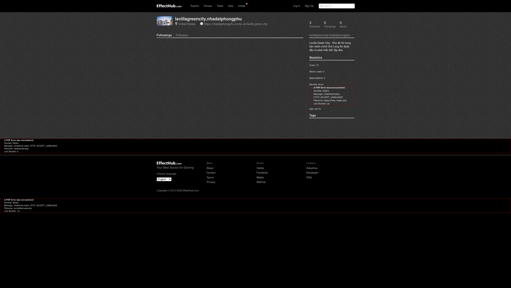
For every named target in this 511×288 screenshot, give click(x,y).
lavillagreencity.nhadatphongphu (208, 19)
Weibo (260, 177)
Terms (210, 177)
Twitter (260, 168)
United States (186, 24)
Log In (296, 6)
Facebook (262, 172)
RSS (309, 177)
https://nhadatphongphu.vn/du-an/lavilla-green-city (235, 24)
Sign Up (309, 6)
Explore (195, 6)
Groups (208, 6)
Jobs (230, 6)
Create (241, 6)
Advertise (311, 168)
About (210, 168)
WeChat (261, 182)
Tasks (220, 6)
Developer (312, 172)
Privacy (211, 182)
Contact (211, 172)
